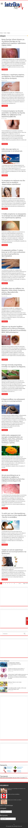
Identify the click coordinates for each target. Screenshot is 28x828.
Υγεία (5, 32)
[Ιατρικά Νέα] (14, 5)
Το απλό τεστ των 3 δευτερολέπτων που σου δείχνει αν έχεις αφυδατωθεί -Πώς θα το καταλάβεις (14, 515)
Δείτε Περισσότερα (6, 805)
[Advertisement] (14, 20)
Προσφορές (4, 776)
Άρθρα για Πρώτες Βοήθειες (13, 794)
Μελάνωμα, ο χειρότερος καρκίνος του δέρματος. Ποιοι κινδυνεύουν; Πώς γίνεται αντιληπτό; (13, 76)
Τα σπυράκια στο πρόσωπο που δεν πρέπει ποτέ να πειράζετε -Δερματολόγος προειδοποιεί (13, 182)
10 (14, 583)
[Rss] (14, 824)
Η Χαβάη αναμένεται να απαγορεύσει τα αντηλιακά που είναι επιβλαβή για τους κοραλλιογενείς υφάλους (14, 215)
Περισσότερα (4, 69)
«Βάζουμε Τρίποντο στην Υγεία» (14, 682)
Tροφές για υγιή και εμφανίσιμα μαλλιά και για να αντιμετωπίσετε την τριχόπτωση (14, 551)
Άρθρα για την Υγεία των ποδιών (14, 799)
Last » (20, 583)
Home (1, 32)
